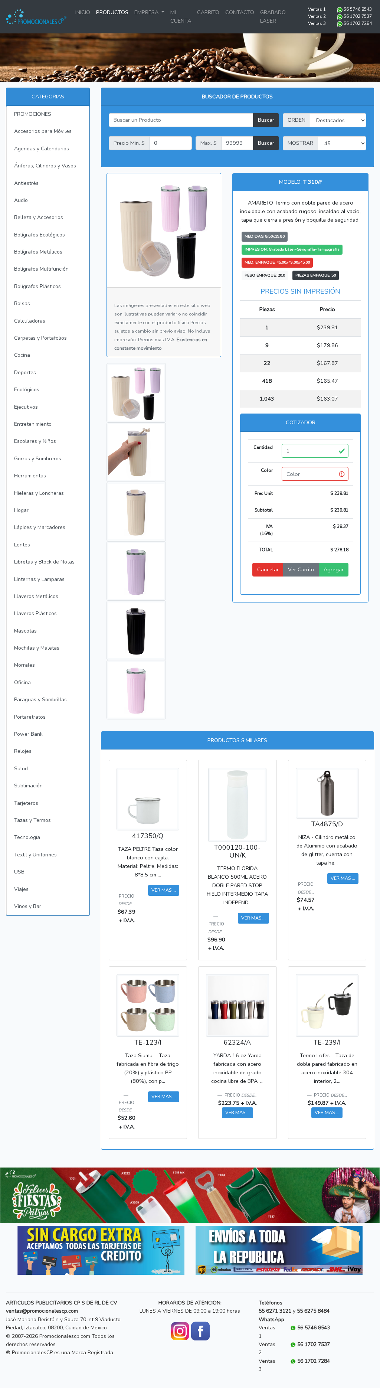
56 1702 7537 (358, 16)
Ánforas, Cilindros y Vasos (45, 165)
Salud (21, 768)
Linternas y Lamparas (39, 579)
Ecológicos (26, 389)
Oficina (22, 682)
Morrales (24, 665)
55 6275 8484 (313, 1310)
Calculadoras (29, 320)
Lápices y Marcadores (39, 527)
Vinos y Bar (27, 906)
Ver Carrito (301, 569)
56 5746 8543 (358, 9)
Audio (21, 200)
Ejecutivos (26, 407)
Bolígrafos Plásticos (37, 286)
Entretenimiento (33, 424)
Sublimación (28, 785)
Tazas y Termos (32, 820)
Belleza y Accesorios (38, 217)
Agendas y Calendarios (41, 148)
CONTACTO (239, 12)
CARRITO (208, 12)
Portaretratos (30, 717)
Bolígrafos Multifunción (41, 268)
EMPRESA (147, 12)
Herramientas (30, 475)
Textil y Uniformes (35, 854)
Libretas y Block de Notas (44, 561)
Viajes (21, 889)
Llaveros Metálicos (36, 596)
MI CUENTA (180, 17)
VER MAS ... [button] (163, 890)
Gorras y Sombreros (37, 458)
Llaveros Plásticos (35, 613)
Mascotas (25, 630)
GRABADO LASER (273, 17)
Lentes (22, 544)
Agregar (334, 569)
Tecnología (27, 837)
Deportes (25, 372)
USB (19, 871)
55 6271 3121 (275, 1310)
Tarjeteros (26, 803)
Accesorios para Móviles (43, 131)
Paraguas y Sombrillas (40, 699)
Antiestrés (26, 183)
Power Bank (28, 734)
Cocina (22, 355)
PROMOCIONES (32, 114)
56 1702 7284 (358, 23)
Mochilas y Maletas (36, 647)
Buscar (266, 120)
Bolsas (22, 303)
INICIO (82, 12)
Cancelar (268, 569)
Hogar (21, 510)
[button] (28, 1195)
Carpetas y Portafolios (40, 338)
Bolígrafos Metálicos (38, 251)
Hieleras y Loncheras (39, 493)
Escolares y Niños (35, 441)
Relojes (23, 751)
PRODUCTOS (112, 12)
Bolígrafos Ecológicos (39, 234)
